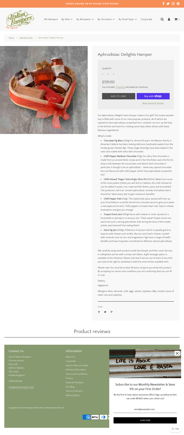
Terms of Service (74, 391)
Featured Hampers (75, 382)
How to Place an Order (77, 365)
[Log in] (169, 19)
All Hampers (51, 19)
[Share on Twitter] (105, 312)
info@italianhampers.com (21, 387)
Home (11, 38)
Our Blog (70, 387)
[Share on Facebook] (100, 312)
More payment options (153, 103)
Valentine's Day (26, 38)
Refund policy (72, 395)
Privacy (69, 378)
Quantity (107, 69)
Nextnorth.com (58, 408)
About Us (70, 357)
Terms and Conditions (77, 374)
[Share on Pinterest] (111, 312)
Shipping (120, 87)
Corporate (146, 19)
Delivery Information (76, 369)
